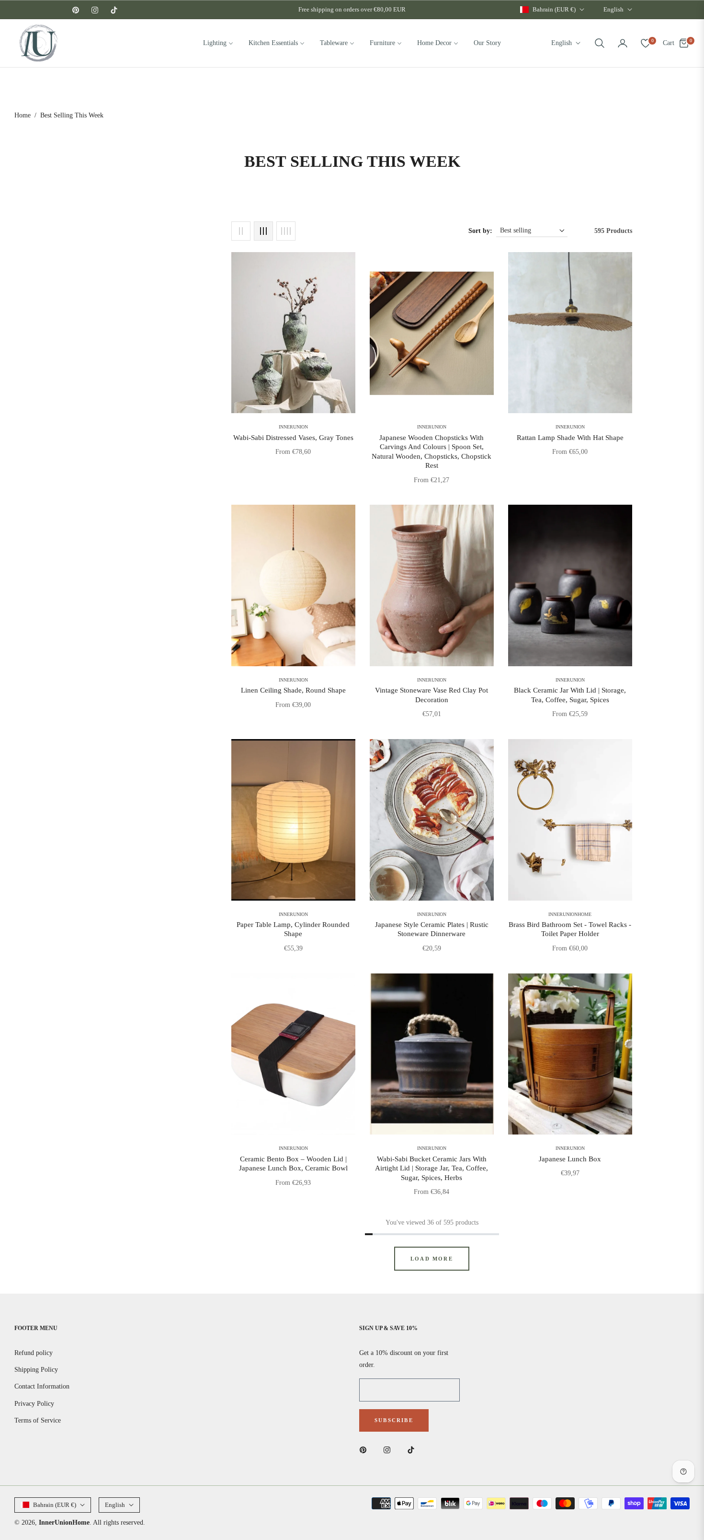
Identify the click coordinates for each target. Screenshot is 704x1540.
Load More (431, 1259)
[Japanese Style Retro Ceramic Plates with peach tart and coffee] (432, 820)
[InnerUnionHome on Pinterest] (365, 1449)
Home (22, 115)
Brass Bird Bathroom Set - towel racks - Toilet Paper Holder (570, 929)
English (613, 9)
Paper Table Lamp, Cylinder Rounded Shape (293, 929)
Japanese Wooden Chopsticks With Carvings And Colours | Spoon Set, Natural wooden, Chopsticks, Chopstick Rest (431, 452)
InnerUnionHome (64, 1522)
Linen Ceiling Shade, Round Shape (293, 690)
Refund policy (33, 1352)
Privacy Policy (34, 1403)
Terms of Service (37, 1420)
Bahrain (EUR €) (554, 9)
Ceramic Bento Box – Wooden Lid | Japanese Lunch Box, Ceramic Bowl (293, 1163)
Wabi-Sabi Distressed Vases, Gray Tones (293, 437)
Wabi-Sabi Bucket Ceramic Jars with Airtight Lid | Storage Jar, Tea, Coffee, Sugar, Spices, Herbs (431, 1168)
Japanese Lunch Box (570, 1159)
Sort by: (480, 230)
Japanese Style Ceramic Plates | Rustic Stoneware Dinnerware (431, 929)
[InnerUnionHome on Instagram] (389, 1449)
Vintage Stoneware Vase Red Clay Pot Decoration (431, 695)
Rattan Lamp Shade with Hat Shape (570, 437)
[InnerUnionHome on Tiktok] (413, 1449)
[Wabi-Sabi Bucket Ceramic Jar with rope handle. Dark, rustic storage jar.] (432, 1054)
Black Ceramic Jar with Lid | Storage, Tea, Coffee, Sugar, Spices (570, 695)
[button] (599, 43)
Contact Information (41, 1386)
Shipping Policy (36, 1369)
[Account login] (622, 43)
